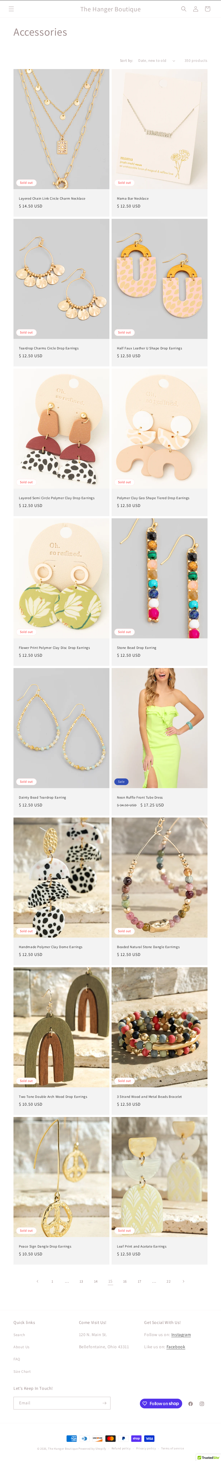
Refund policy (121, 1448)
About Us (21, 1346)
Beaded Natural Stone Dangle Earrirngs (148, 947)
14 (96, 1281)
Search (19, 1334)
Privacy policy (146, 1448)
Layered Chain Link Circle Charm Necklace (52, 198)
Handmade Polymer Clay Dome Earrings (50, 947)
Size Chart (22, 1371)
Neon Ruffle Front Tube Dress (140, 797)
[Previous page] (38, 1281)
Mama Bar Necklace (133, 198)
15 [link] (110, 1281)
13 (81, 1281)
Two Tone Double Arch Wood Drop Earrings (53, 1097)
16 (125, 1281)
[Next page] (183, 1281)
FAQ (16, 1359)
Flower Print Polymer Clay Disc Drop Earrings (54, 648)
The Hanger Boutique (63, 1448)
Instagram (181, 1334)
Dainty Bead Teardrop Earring (42, 797)
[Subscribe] (104, 1403)
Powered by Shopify (92, 1448)
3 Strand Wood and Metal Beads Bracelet (149, 1097)
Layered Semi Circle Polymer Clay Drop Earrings (57, 498)
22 (169, 1281)
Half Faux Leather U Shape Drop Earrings (149, 348)
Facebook (176, 1347)
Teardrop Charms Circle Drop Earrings (49, 348)
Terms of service (172, 1448)
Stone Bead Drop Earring (137, 648)
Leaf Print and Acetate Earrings (142, 1246)
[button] (11, 9)
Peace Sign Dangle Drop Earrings (45, 1246)
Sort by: (126, 60)
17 (139, 1281)
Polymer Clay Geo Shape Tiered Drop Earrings (153, 498)
